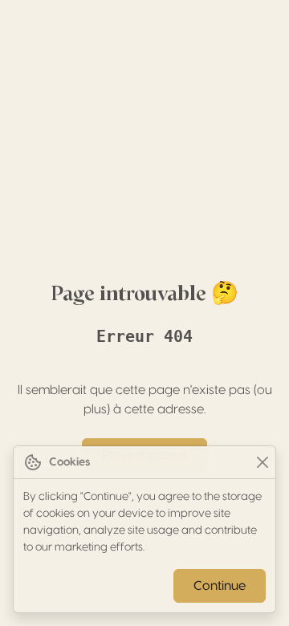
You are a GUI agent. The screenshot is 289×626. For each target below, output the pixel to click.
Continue (219, 585)
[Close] (262, 462)
